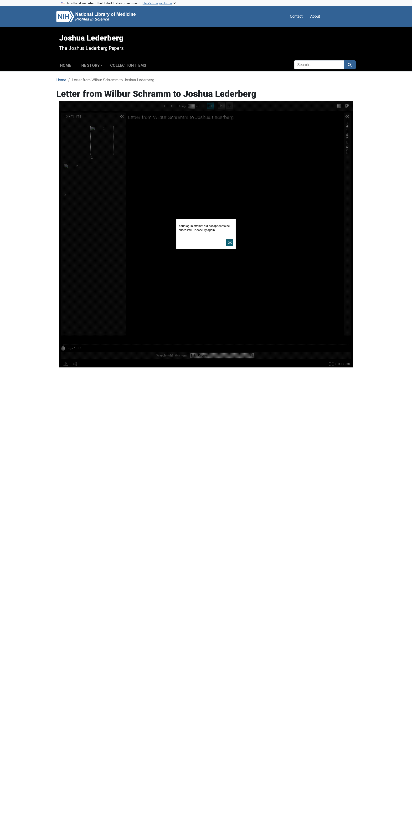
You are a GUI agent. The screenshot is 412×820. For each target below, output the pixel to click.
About (315, 16)
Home (65, 65)
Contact (296, 16)
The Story (89, 65)
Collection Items (128, 65)
